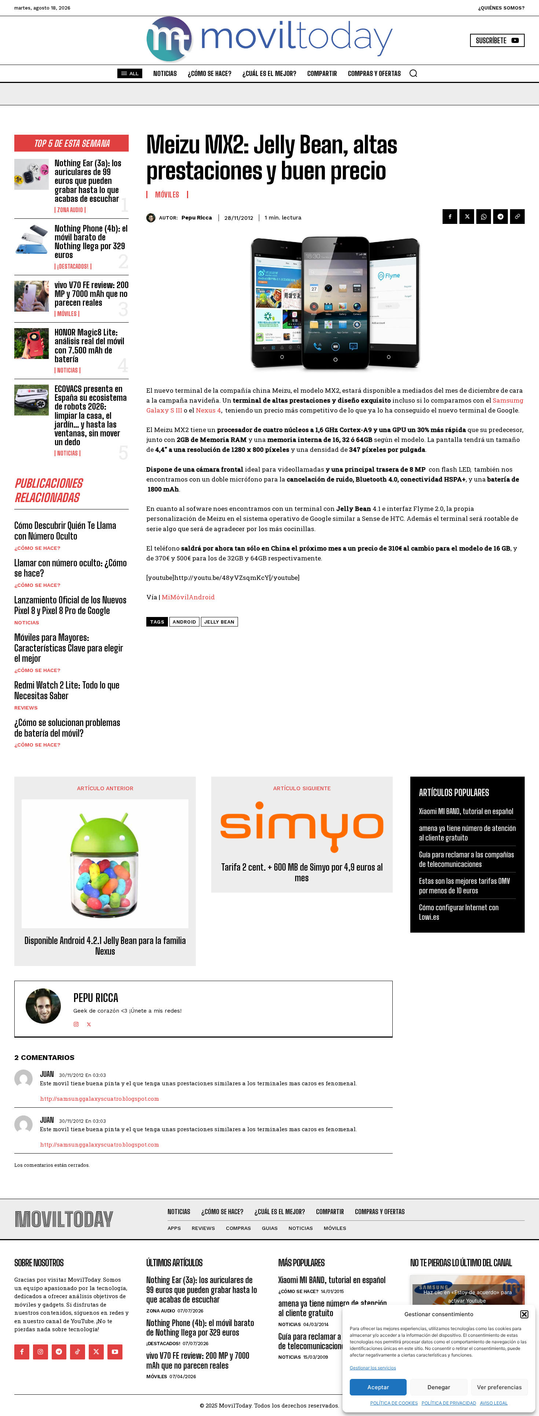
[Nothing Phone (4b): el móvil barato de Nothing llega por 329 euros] (31, 239)
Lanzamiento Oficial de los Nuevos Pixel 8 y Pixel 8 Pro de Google (70, 605)
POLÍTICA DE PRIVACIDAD (449, 1403)
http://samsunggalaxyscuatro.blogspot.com (99, 1098)
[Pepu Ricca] (152, 217)
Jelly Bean (219, 622)
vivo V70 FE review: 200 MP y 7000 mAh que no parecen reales (92, 294)
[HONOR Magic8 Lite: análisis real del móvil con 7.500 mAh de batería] (31, 343)
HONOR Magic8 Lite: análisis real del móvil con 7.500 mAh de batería (89, 345)
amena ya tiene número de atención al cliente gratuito (467, 833)
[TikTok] (77, 1351)
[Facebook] (450, 216)
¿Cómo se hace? (37, 548)
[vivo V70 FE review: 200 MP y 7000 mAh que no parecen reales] (31, 296)
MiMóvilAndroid (188, 597)
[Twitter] (466, 216)
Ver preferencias (499, 1387)
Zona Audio (70, 210)
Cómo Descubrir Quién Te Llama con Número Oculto (65, 530)
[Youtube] (114, 1351)
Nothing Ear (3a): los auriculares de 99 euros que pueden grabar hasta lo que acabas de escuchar (88, 181)
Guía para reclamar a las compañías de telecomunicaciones (466, 859)
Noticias (67, 370)
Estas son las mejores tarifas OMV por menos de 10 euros (464, 885)
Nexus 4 (208, 410)
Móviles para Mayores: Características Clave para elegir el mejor (68, 648)
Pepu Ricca (197, 217)
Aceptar (378, 1387)
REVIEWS (26, 707)
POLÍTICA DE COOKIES (394, 1403)
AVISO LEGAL (494, 1403)
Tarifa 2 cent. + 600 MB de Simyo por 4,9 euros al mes (302, 872)
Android (184, 622)
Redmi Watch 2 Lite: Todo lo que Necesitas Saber (67, 690)
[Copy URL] (517, 216)
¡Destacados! (73, 266)
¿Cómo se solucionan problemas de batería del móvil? (67, 727)
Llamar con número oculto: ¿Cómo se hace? (70, 568)
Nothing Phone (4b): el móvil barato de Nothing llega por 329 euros (91, 242)
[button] (524, 1314)
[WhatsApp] (483, 216)
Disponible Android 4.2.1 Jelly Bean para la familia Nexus (105, 946)
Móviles (67, 314)
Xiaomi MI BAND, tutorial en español (466, 811)
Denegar (439, 1387)
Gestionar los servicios (373, 1367)
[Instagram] (76, 1022)
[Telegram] (500, 216)
